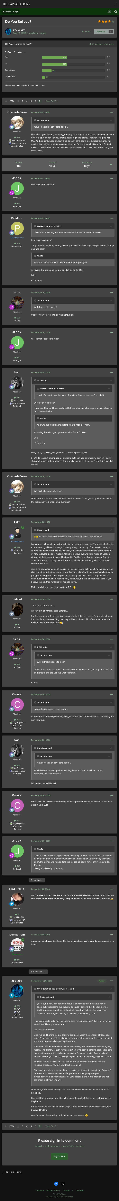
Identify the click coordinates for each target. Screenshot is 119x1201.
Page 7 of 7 (51, 101)
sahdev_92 (19, 550)
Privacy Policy (53, 1190)
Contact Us (68, 1190)
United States (17, 146)
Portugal (17, 206)
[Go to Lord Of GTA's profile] (17, 899)
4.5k (18, 960)
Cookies (80, 1190)
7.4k (18, 137)
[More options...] (112, 112)
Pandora (16, 218)
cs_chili (18, 725)
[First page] (6, 101)
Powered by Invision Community (59, 1197)
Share (87, 31)
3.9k (18, 397)
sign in (15, 85)
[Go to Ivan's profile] (17, 382)
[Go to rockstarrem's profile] (17, 944)
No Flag (17, 320)
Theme (39, 1190)
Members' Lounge (37, 33)
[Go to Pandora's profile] (17, 228)
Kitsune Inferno (17, 112)
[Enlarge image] (36, 536)
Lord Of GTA (17, 889)
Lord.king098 (19, 917)
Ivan (16, 372)
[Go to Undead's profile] (17, 609)
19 (18, 914)
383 (18, 1006)
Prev (12, 101)
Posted (40, 112)
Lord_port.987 (18, 920)
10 (18, 624)
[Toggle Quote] (35, 120)
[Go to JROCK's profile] (17, 188)
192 (18, 203)
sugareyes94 (19, 722)
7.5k (18, 243)
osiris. (17, 292)
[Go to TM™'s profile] (17, 532)
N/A (18, 1009)
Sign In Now (59, 1156)
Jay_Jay (20, 30)
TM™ (17, 521)
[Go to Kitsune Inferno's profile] (17, 122)
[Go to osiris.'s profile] (17, 302)
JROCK (16, 178)
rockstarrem (17, 934)
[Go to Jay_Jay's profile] (8, 31)
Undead (17, 599)
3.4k (18, 720)
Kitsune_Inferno (19, 143)
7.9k (18, 547)
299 (18, 318)
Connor (16, 694)
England (16, 553)
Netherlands (16, 246)
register (24, 85)
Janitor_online (18, 403)
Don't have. (18, 400)
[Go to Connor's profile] (17, 704)
